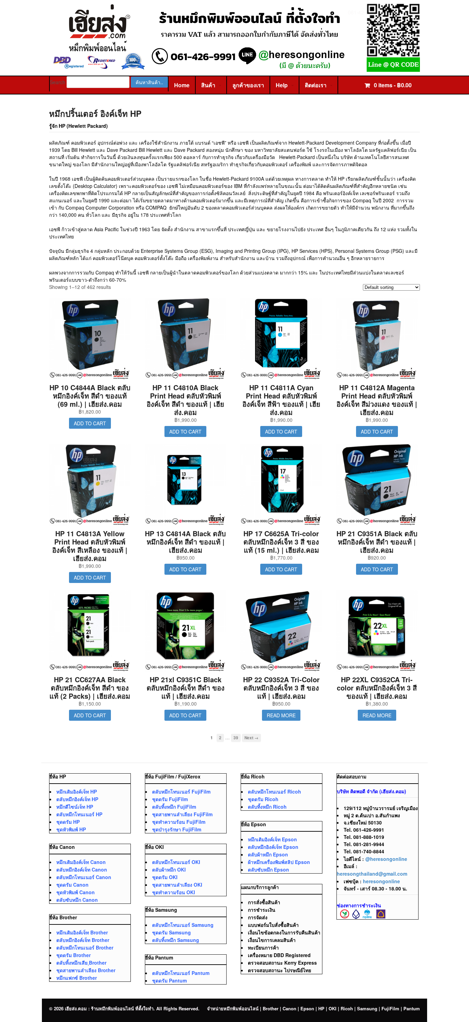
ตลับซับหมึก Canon (77, 899)
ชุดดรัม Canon (72, 884)
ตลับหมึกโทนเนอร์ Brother (84, 947)
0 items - (392, 85)
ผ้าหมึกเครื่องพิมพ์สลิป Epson (279, 861)
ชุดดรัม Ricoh (263, 799)
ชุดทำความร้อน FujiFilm (178, 821)
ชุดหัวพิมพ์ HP (71, 829)
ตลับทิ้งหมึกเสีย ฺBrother (81, 962)
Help (282, 85)
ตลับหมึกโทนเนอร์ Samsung (183, 924)
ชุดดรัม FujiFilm (170, 799)
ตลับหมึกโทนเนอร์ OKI (176, 861)
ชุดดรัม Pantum (169, 980)
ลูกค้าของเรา (248, 85)
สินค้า (208, 85)
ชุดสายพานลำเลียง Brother (85, 970)
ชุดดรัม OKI (165, 877)
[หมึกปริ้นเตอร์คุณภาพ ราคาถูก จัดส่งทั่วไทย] (234, 68)
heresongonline (381, 881)
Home (182, 85)
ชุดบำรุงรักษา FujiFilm (176, 829)
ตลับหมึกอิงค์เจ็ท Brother (82, 939)
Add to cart (90, 423)
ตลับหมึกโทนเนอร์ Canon (83, 877)
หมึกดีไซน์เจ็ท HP (74, 806)
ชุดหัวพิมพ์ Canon (75, 892)
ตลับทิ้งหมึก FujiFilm (174, 806)
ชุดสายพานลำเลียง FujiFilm (182, 814)
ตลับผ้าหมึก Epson (268, 854)
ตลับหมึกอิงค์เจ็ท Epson (273, 846)
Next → (251, 738)
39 (235, 738)
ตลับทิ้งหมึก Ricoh (267, 806)
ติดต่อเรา (316, 85)
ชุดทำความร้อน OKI (173, 892)
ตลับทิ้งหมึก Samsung (175, 939)
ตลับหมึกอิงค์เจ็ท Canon (81, 869)
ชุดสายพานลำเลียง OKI (177, 884)
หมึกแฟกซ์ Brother (76, 977)
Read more (281, 715)
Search (57, 82)
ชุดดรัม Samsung (171, 932)
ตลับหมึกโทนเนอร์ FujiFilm (181, 791)
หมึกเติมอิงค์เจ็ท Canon (81, 861)
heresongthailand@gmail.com (372, 873)
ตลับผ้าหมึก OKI (169, 869)
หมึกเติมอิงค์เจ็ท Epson (272, 839)
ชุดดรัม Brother (73, 955)
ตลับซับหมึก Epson (268, 869)
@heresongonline (386, 858)
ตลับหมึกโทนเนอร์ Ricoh (274, 791)
